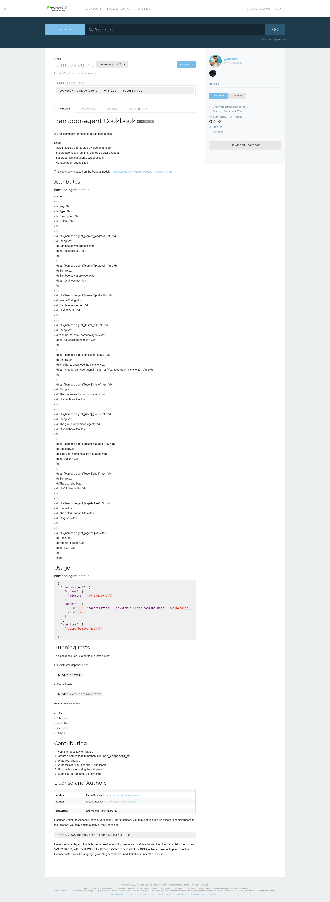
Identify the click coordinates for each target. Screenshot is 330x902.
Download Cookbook (245, 145)
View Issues (237, 96)
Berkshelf (71, 83)
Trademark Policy (198, 894)
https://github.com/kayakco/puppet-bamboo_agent (142, 171)
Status (213, 894)
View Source (218, 96)
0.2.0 (110, 64)
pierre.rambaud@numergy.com (122, 795)
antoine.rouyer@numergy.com (120, 801)
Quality (138, 108)
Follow (188, 64)
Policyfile (60, 83)
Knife (81, 83)
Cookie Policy (180, 894)
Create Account (258, 8)
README (65, 108)
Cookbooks (93, 8)
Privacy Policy (164, 894)
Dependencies (88, 108)
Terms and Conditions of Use (141, 894)
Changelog (112, 108)
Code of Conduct (117, 894)
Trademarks (63, 890)
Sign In (280, 8)
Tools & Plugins (118, 8)
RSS (58, 58)
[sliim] (214, 74)
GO (275, 29)
